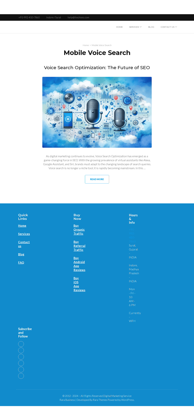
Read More (97, 179)
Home (119, 27)
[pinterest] (21, 369)
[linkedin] (21, 350)
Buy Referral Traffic (79, 245)
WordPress (127, 399)
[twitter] (21, 357)
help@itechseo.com (78, 17)
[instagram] (21, 376)
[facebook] (21, 363)
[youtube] (21, 344)
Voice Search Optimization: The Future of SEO (97, 67)
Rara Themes (100, 399)
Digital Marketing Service (117, 395)
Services (134, 27)
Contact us (167, 27)
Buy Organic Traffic (79, 229)
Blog (151, 27)
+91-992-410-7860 (29, 17)
